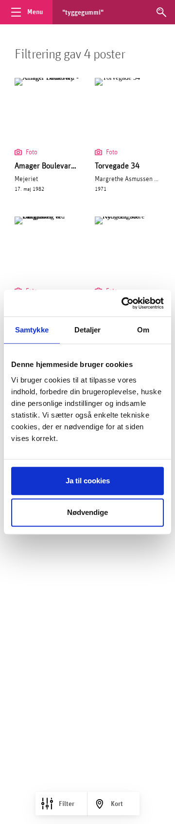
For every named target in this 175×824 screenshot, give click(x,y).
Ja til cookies (88, 480)
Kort (117, 804)
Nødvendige (87, 512)
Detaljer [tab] (87, 330)
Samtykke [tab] (32, 330)
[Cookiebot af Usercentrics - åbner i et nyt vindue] (123, 303)
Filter (66, 804)
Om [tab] (143, 330)
